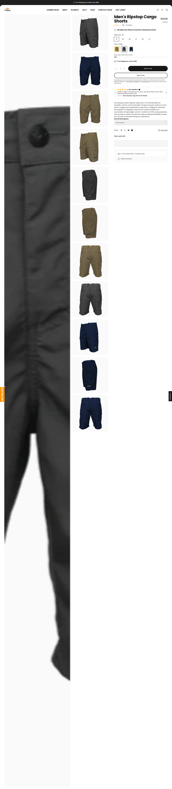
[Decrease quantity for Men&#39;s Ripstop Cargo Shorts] (116, 68)
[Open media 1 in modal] (90, 33)
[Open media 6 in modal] (90, 185)
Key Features (120, 123)
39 (143, 39)
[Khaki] (117, 49)
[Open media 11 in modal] (90, 375)
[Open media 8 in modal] (90, 261)
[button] (140, 92)
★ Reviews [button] (170, 396)
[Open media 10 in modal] (90, 337)
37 (136, 39)
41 (149, 39)
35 (129, 39)
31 (116, 39)
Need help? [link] (164, 130)
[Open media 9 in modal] (90, 299)
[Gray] (124, 49)
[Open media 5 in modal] (90, 147)
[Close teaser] (5, 387)
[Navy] (131, 49)
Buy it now (140, 75)
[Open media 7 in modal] (90, 223)
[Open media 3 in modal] (90, 71)
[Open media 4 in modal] (90, 109)
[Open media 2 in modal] (37, 401)
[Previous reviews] (115, 92)
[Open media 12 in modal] (90, 413)
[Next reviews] (166, 92)
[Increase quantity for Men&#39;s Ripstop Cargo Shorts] (125, 68)
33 (123, 39)
